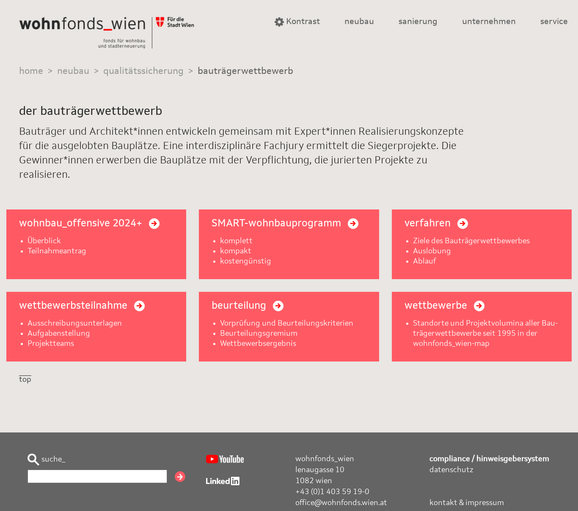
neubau (73, 71)
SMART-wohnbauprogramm (278, 224)
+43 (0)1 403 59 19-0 (332, 492)
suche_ (52, 459)
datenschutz (451, 470)
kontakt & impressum (466, 503)
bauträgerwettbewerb (245, 71)
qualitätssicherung (143, 71)
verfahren (429, 224)
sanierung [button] (418, 22)
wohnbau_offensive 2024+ (82, 224)
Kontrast (302, 22)
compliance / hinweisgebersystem (489, 459)
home (31, 71)
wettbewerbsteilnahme (74, 306)
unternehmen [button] (489, 22)
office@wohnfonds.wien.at (341, 503)
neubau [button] (359, 22)
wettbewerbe (437, 306)
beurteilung (240, 306)
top (25, 379)
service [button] (554, 22)
